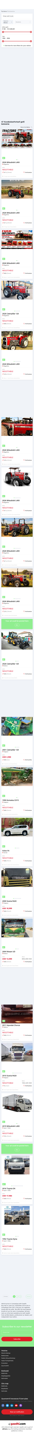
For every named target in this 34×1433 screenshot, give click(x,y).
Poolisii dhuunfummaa (8, 1358)
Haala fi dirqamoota (7, 1360)
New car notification (17, 1412)
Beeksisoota (5, 1355)
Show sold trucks (8, 16)
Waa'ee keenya (5, 1353)
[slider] (3, 32)
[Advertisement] (17, 67)
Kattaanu (29, 1296)
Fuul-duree (4, 11)
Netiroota (4, 1391)
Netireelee (4, 1378)
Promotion (4, 1363)
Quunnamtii (5, 1366)
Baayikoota (4, 1388)
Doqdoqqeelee (5, 1376)
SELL (17, 625)
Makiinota (4, 1373)
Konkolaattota (11, 11)
